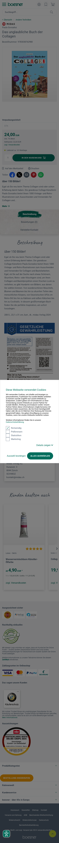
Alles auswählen (40, 456)
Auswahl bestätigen (16, 456)
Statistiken (16, 435)
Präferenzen (16, 431)
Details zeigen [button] (43, 445)
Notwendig (16, 428)
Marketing (16, 439)
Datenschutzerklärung (15, 422)
